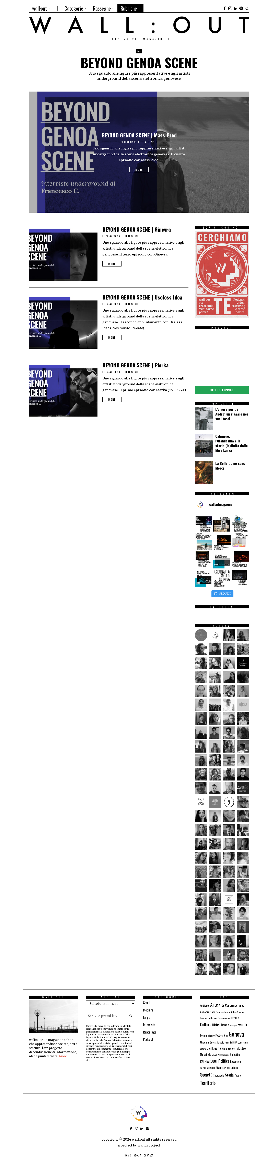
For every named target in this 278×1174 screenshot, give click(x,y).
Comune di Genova (208, 1018)
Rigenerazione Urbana (227, 1068)
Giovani (204, 1042)
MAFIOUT (232, 1048)
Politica (223, 1061)
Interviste (150, 142)
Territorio (208, 1082)
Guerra (213, 1042)
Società (206, 1074)
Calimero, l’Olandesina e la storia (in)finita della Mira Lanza (231, 443)
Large (146, 1017)
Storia (229, 1075)
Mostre (241, 1048)
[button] (131, 1016)
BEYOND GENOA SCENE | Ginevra (136, 229)
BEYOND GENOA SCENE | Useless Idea (142, 297)
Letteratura (243, 1042)
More (139, 170)
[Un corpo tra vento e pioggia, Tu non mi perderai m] (240, 559)
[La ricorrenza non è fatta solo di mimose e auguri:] (221, 578)
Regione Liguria (207, 1067)
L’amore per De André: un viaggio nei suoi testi (231, 414)
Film (226, 1035)
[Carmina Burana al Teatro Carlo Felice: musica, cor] (203, 559)
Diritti (216, 1025)
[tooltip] (224, 8)
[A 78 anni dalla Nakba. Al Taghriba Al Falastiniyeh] (221, 523)
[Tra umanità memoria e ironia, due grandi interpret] (203, 523)
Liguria (216, 1048)
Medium (148, 1010)
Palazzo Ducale (223, 1054)
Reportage (149, 1032)
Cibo (233, 1012)
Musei (203, 1054)
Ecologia (233, 1025)
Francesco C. (132, 142)
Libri (209, 1048)
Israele (220, 1042)
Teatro (237, 1075)
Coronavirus (224, 1018)
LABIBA (233, 1042)
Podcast (148, 1039)
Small (146, 1002)
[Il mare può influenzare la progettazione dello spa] (240, 541)
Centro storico (223, 1012)
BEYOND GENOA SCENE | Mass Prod (139, 135)
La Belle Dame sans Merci (230, 465)
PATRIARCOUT (209, 1061)
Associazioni (207, 1012)
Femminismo (207, 1035)
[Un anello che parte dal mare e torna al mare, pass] (203, 541)
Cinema (240, 1012)
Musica (212, 1054)
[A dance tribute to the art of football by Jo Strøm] (221, 541)
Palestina (235, 1054)
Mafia (224, 1048)
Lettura (203, 1048)
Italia (227, 1042)
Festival (219, 1035)
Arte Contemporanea (231, 1005)
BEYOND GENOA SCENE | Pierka (135, 365)
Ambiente (204, 1005)
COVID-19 (235, 1018)
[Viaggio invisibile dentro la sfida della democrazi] (221, 559)
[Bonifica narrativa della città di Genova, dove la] (203, 578)
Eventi (242, 1024)
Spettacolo (218, 1075)
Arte (214, 1004)
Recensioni (235, 1061)
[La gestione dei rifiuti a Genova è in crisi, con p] (240, 523)
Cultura (205, 1024)
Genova (236, 1033)
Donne (225, 1024)
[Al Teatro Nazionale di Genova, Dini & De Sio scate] (240, 578)
